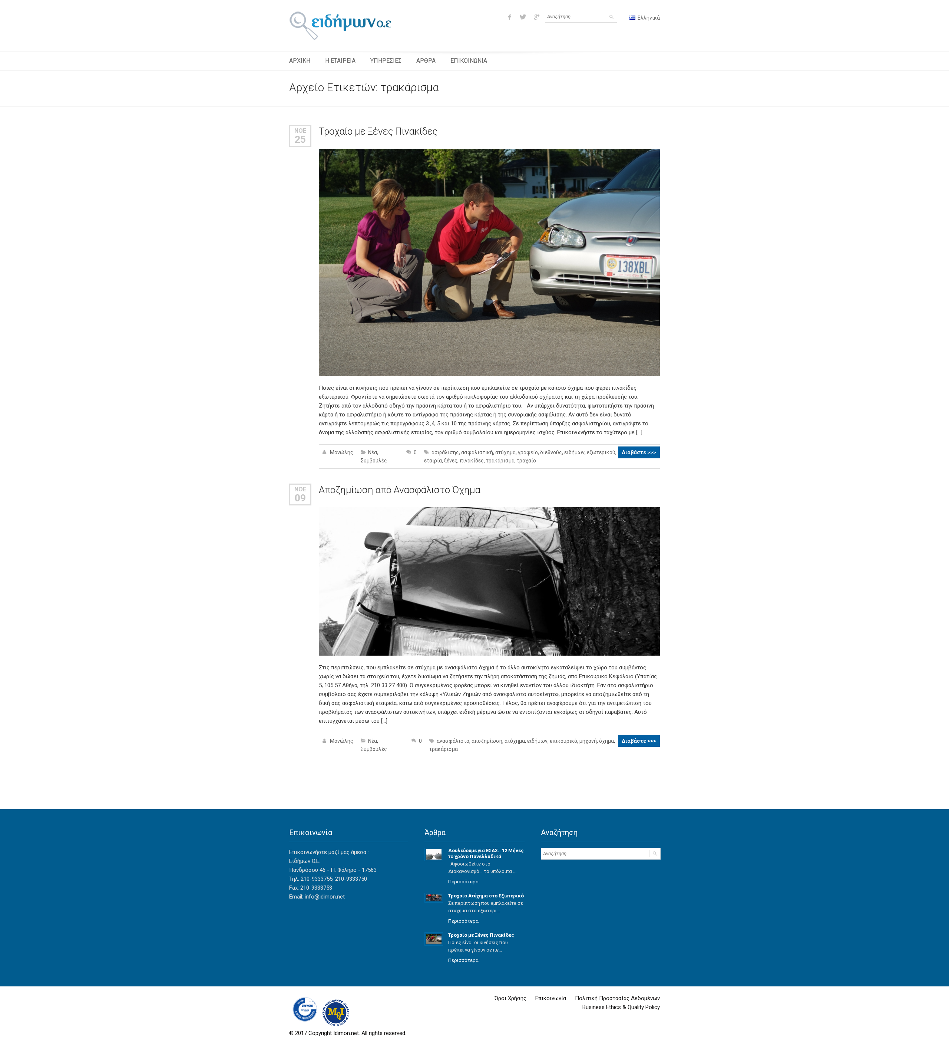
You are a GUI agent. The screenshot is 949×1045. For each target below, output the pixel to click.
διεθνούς (551, 452)
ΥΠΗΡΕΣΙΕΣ (385, 60)
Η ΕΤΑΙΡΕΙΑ (340, 60)
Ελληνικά (648, 18)
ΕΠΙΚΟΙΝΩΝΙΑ (468, 60)
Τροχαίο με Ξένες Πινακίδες (378, 131)
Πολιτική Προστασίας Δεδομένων (617, 998)
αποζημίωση (487, 741)
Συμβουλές (374, 461)
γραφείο (528, 452)
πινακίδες (472, 461)
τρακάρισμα (500, 461)
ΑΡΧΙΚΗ (299, 60)
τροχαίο (526, 461)
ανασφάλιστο (453, 741)
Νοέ (300, 130)
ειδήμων (574, 452)
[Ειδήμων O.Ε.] (340, 25)
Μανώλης (341, 452)
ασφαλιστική (477, 452)
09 (300, 498)
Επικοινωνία (550, 998)
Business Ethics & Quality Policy (621, 1007)
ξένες (450, 461)
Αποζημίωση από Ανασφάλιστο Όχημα (399, 489)
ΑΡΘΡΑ (426, 60)
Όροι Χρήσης (510, 998)
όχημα (606, 741)
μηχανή (588, 741)
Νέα (372, 452)
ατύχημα (505, 452)
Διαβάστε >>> (639, 452)
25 (300, 139)
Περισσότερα (463, 881)
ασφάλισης (445, 452)
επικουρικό (563, 741)
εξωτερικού (601, 452)
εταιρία (433, 461)
